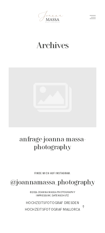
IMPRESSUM (43, 195)
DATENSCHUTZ (60, 195)
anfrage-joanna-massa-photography (52, 112)
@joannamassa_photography (52, 183)
